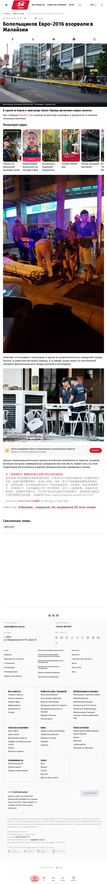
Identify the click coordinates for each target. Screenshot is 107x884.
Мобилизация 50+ (80, 698)
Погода (11, 712)
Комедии (44, 741)
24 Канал (6, 14)
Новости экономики (18, 727)
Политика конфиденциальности (51, 650)
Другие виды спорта (49, 777)
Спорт (44, 760)
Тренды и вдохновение (18, 770)
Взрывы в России (48, 715)
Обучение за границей (83, 748)
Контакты (75, 650)
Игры (71, 5)
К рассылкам (90, 793)
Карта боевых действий (51, 698)
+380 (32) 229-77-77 (22, 837)
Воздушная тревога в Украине (54, 705)
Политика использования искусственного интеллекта (49, 655)
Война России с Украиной (53, 691)
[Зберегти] (94, 39)
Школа (76, 737)
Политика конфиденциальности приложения (51, 661)
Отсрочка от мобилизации (84, 709)
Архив (74, 663)
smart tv (43, 851)
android (14, 851)
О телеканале (9, 663)
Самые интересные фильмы (53, 731)
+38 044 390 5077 (63, 626)
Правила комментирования (49, 672)
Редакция (7, 655)
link (56, 637)
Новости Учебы (81, 727)
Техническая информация (48, 677)
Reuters (24, 115)
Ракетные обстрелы (49, 695)
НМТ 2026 (77, 741)
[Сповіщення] (102, 5)
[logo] (20, 4)
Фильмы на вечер (48, 738)
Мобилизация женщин (83, 702)
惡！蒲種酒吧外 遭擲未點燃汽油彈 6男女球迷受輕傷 (34, 474)
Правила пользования (13, 676)
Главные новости (15, 695)
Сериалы (44, 745)
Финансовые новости (17, 738)
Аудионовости (14, 709)
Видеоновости (14, 705)
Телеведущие (9, 667)
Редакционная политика (13, 659)
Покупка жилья (14, 767)
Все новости (38, 5)
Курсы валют (13, 734)
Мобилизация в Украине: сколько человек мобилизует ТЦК (86, 715)
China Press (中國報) (28, 501)
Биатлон (44, 774)
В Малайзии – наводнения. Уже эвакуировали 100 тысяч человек (57, 507)
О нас (6, 650)
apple (29, 851)
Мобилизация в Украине (85, 691)
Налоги (11, 748)
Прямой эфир (14, 702)
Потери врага (46, 719)
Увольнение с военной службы (86, 695)
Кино (43, 727)
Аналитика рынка (15, 763)
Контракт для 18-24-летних (84, 705)
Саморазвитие (79, 744)
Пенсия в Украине (16, 751)
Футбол (44, 767)
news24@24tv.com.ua (14, 626)
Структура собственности (82, 659)
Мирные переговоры (50, 702)
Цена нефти (13, 731)
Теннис (44, 770)
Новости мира (18, 14)
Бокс (43, 763)
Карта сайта (76, 667)
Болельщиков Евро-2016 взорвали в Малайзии (45, 14)
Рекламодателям (10, 672)
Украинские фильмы (49, 734)
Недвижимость (15, 760)
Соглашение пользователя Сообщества (48, 667)
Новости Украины (56, 5)
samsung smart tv (59, 851)
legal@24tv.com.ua (37, 840)
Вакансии (75, 655)
